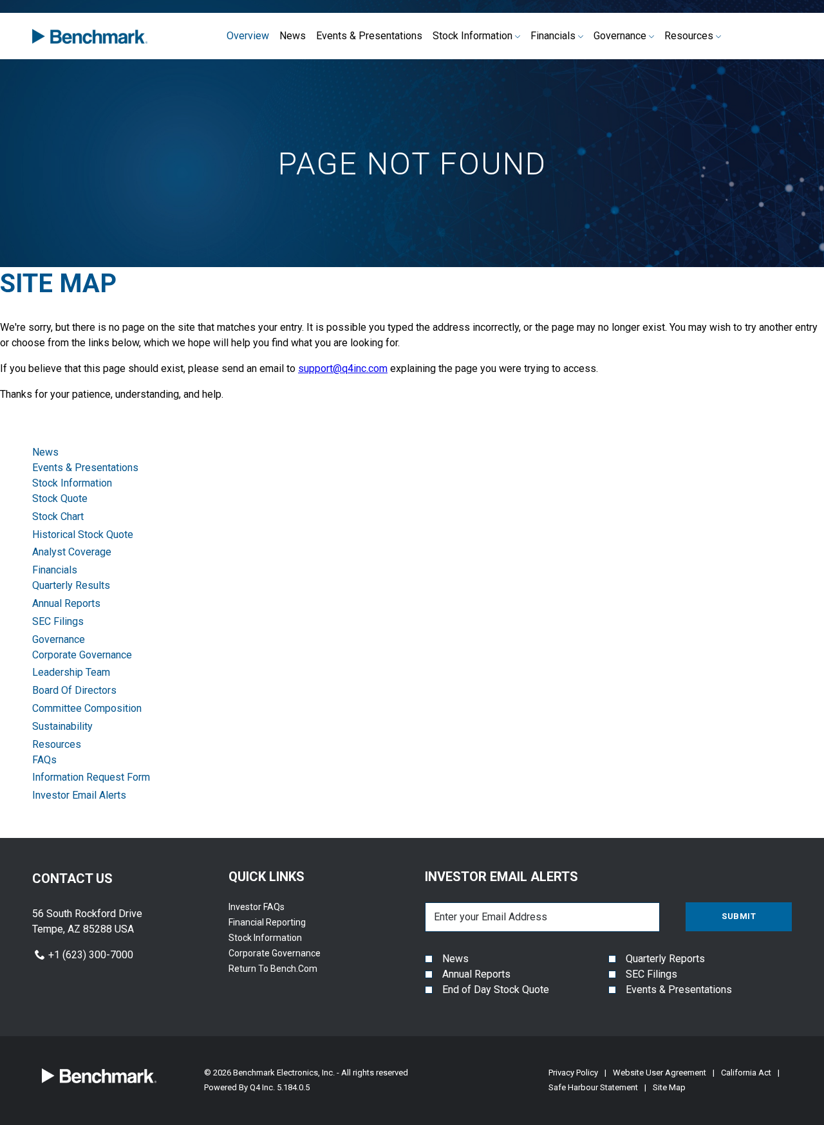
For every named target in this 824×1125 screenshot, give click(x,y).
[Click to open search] (784, 36)
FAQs (44, 760)
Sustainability (62, 726)
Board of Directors (74, 690)
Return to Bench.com (289, 968)
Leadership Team (71, 672)
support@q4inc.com (343, 368)
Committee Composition (87, 708)
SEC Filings (58, 621)
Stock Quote (60, 498)
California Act (746, 1072)
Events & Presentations (85, 467)
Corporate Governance (82, 655)
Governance (58, 639)
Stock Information (72, 483)
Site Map (669, 1087)
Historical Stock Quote (82, 534)
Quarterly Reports (665, 959)
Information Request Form (91, 777)
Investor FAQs (272, 906)
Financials (54, 570)
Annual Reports (66, 603)
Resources (56, 744)
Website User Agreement (659, 1072)
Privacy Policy (573, 1072)
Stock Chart (58, 516)
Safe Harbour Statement (593, 1087)
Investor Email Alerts (79, 795)
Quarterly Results (71, 585)
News (45, 452)
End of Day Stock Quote (495, 989)
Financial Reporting (283, 922)
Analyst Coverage (71, 552)
